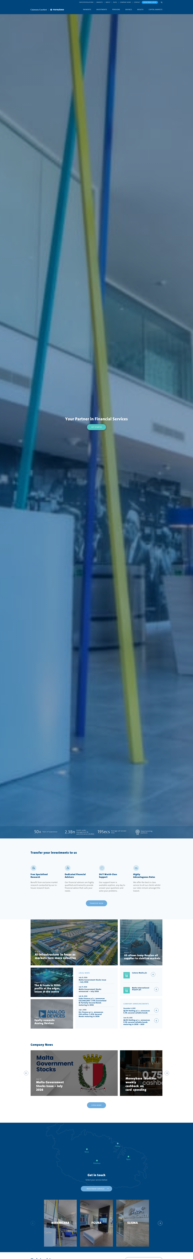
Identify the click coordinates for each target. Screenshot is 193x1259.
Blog (115, 2)
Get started (96, 427)
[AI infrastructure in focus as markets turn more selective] (74, 942)
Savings (128, 9)
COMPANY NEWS (125, 2)
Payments (87, 9)
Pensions (116, 9)
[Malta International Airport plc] (156, 989)
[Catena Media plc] (154, 974)
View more (96, 1105)
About (108, 2)
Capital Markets (155, 9)
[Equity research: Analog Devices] (52, 1014)
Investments (101, 9)
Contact (137, 2)
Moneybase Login (149, 2)
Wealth (140, 9)
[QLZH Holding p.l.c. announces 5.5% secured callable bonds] (156, 1010)
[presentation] (26, 1073)
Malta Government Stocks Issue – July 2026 (50, 1086)
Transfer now (96, 903)
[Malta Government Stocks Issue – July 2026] (74, 1073)
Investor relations (86, 2)
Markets (99, 2)
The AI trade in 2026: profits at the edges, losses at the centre (48, 988)
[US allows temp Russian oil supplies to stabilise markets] (141, 942)
